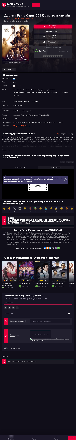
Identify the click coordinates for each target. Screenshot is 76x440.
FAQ (62, 162)
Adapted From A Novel (22, 101)
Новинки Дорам (30, 89)
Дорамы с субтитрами (47, 89)
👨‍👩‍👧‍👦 (19, 209)
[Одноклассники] (47, 248)
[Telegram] (50, 248)
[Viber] (56, 248)
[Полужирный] (5, 307)
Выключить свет (15, 62)
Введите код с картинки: (15, 335)
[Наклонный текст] (9, 307)
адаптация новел (43, 92)
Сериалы (18, 89)
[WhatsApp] (58, 248)
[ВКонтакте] (45, 248)
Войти (36, 5)
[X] (53, 248)
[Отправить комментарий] (69, 313)
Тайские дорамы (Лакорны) (24, 92)
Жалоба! (70, 162)
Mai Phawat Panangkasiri (23, 111)
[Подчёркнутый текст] (13, 307)
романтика (64, 92)
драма (55, 92)
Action (36, 101)
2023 (17, 95)
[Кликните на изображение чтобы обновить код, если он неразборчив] (50, 339)
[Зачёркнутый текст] (17, 307)
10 (62, 56)
